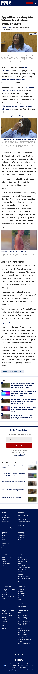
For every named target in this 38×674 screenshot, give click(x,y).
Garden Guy (21, 537)
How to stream (5, 613)
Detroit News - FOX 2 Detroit (7, 597)
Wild (2, 541)
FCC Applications (22, 606)
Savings (3, 565)
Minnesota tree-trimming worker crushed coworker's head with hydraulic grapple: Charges (22, 385)
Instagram (4, 621)
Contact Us (21, 589)
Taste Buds (21, 574)
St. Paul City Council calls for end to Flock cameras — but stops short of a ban (12, 490)
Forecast (20, 517)
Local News (4, 515)
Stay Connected (7, 611)
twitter (19, 654)
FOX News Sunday (6, 528)
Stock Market (5, 561)
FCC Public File (22, 604)
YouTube (4, 628)
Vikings (3, 535)
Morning (21, 532)
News (3, 513)
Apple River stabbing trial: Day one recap (13, 251)
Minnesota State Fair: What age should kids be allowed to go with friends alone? (22, 417)
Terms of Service (20, 455)
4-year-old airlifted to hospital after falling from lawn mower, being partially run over (23, 393)
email (22, 654)
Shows (20, 554)
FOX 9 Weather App (23, 515)
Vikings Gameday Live (24, 567)
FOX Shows (21, 557)
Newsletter (4, 617)
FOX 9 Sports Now (23, 572)
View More (32, 463)
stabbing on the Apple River (13, 80)
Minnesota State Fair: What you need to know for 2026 (14, 466)
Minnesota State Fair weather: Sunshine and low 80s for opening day (13, 474)
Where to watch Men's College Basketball (24, 631)
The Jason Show (22, 559)
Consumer (4, 526)
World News (4, 519)
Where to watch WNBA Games (24, 640)
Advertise (20, 602)
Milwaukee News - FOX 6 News (8, 589)
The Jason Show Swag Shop (24, 579)
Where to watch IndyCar (22, 627)
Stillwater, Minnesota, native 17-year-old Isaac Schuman (16, 106)
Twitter (3, 624)
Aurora (3, 550)
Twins (3, 539)
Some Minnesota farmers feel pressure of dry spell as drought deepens (13, 482)
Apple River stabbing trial (22, 27)
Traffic (19, 524)
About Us (21, 586)
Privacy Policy (21, 454)
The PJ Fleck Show (23, 570)
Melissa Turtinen (7, 27)
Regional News (7, 586)
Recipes (20, 539)
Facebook (4, 619)
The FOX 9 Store (22, 582)
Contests (20, 591)
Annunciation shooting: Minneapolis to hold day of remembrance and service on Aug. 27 (23, 401)
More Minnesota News (10, 463)
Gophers (3, 537)
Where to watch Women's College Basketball (23, 636)
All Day (20, 563)
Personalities (21, 593)
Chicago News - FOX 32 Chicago (7, 593)
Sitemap (20, 600)
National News (5, 517)
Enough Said (21, 565)
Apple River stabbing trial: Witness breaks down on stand (18, 139)
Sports (4, 532)
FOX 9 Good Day (22, 561)
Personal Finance (6, 557)
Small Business (5, 563)
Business (4, 559)
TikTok (3, 626)
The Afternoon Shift (23, 576)
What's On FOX (22, 597)
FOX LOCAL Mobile (6, 615)
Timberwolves (5, 543)
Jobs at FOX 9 (21, 595)
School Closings (22, 519)
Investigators (5, 521)
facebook (15, 654)
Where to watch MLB (24, 621)
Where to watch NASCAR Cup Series (23, 624)
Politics (3, 524)
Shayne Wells (21, 535)
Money (4, 554)
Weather (21, 513)
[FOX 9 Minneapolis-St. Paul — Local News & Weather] (6, 3)
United (3, 548)
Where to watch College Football (22, 618)
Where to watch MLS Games (24, 644)
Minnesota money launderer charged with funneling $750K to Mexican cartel (23, 409)
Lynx (2, 546)
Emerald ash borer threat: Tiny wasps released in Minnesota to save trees (11, 498)
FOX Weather (21, 526)
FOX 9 (14, 27)
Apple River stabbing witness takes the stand (15, 54)
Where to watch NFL (23, 615)
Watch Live (29, 3)
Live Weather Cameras (24, 521)
